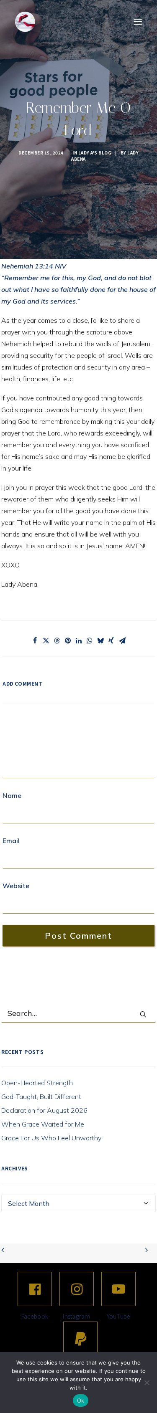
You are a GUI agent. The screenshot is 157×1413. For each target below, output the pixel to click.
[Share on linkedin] (79, 641)
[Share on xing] (111, 641)
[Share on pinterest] (68, 641)
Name (12, 795)
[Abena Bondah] (25, 21)
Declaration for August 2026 (44, 1110)
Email (11, 840)
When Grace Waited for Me (42, 1124)
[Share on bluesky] (100, 641)
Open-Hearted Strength (37, 1083)
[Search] (78, 1013)
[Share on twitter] (46, 641)
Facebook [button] (34, 1316)
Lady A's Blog (95, 152)
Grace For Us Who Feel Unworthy (51, 1138)
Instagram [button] (76, 1316)
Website (16, 885)
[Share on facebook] (35, 641)
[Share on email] (122, 641)
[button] (137, 21)
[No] (146, 1382)
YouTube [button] (119, 1316)
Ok (81, 1400)
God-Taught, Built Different (41, 1096)
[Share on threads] (57, 641)
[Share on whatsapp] (90, 641)
